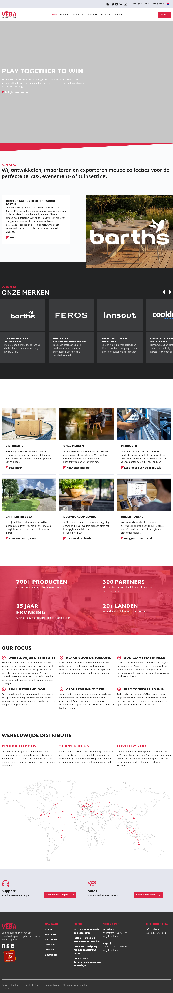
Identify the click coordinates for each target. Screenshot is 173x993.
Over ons (50, 945)
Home (48, 930)
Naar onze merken (78, 468)
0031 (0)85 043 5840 (156, 933)
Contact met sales (145, 895)
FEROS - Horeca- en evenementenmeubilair (87, 940)
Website (14, 238)
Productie (50, 935)
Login (164, 15)
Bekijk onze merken (17, 93)
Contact (49, 950)
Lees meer (15, 468)
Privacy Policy (52, 985)
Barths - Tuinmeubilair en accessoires (86, 931)
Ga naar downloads (79, 539)
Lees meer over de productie (142, 468)
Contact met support (57, 895)
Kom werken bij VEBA (22, 539)
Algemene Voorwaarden (75, 985)
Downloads (51, 955)
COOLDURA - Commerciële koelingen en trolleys (87, 962)
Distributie (51, 940)
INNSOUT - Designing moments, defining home (85, 950)
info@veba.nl (158, 4)
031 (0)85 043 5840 (141, 4)
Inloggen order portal (138, 539)
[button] (65, 15)
